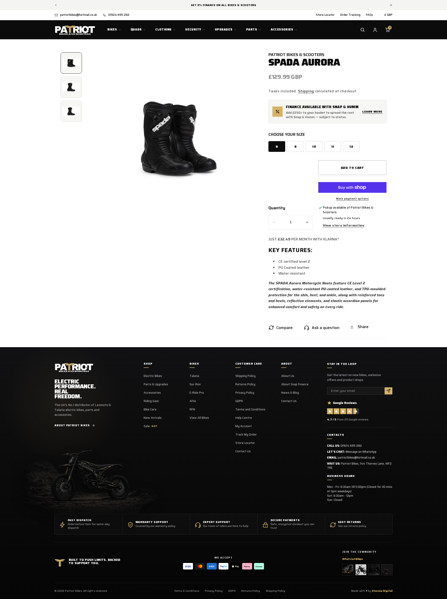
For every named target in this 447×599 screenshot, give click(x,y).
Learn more (372, 111)
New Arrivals (153, 418)
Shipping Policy (245, 376)
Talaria (194, 376)
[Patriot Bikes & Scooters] (74, 367)
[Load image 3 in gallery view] (71, 111)
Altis (193, 401)
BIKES (112, 29)
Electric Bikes (153, 376)
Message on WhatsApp (361, 451)
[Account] (375, 30)
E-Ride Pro (197, 393)
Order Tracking (350, 15)
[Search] (362, 30)
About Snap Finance (294, 384)
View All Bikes (199, 418)
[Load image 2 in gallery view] (71, 87)
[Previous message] (56, 5)
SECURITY (193, 29)
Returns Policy (245, 384)
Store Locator (325, 15)
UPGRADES (224, 29)
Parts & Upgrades (156, 384)
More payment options (352, 198)
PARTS (251, 29)
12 (351, 146)
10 (314, 146)
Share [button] (363, 327)
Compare (284, 328)
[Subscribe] (388, 391)
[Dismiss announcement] (391, 5)
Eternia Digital (382, 591)
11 (332, 146)
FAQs (369, 15)
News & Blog (290, 393)
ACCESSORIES (282, 29)
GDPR (239, 401)
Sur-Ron (195, 384)
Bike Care (150, 409)
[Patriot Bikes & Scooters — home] (74, 30)
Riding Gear (151, 401)
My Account (243, 426)
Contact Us (243, 451)
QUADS (136, 29)
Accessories (152, 393)
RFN (192, 409)
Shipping (306, 91)
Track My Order (246, 435)
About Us (287, 376)
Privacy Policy (244, 393)
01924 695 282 (351, 445)
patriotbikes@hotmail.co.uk (356, 457)
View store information (343, 225)
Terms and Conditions (250, 409)
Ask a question (325, 328)
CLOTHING (163, 29)
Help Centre (243, 418)
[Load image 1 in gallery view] (71, 63)
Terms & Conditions (186, 591)
